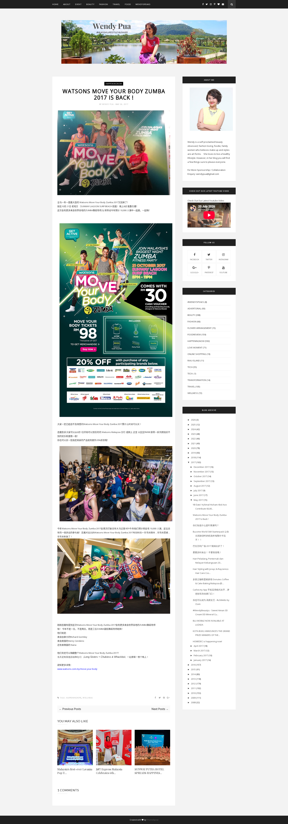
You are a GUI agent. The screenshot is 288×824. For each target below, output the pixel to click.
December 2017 (201, 466)
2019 (193, 452)
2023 (193, 433)
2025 (193, 424)
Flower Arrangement (200, 328)
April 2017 (198, 645)
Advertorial (194, 308)
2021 (193, 443)
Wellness (87, 698)
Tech (190, 367)
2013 (193, 678)
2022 (193, 438)
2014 (193, 674)
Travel (116, 4)
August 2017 (200, 485)
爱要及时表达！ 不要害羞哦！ (207, 552)
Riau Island (194, 360)
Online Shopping (197, 354)
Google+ (194, 272)
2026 (193, 419)
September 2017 (202, 481)
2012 (193, 683)
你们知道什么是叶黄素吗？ (206, 525)
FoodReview (194, 334)
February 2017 (201, 655)
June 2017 (198, 495)
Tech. (190, 373)
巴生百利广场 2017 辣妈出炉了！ (208, 545)
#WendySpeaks (196, 302)
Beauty (90, 4)
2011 (193, 688)
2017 (193, 462)
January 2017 (200, 660)
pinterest (209, 272)
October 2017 (200, 476)
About (66, 4)
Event (78, 4)
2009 (193, 697)
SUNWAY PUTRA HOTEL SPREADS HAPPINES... (149, 771)
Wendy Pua (108, 104)
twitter (209, 259)
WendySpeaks (143, 4)
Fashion (103, 4)
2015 (193, 669)
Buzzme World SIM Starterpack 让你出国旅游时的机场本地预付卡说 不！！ (211, 535)
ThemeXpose (152, 819)
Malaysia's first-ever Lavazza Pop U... (74, 771)
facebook (194, 259)
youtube (223, 272)
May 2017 (198, 499)
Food (128, 4)
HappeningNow (114, 84)
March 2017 (199, 650)
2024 (193, 429)
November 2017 (202, 471)
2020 (193, 448)
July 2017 (198, 490)
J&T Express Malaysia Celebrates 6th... (109, 771)
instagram (223, 259)
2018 (193, 457)
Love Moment (195, 347)
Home (55, 4)
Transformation (197, 380)
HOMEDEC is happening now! (207, 641)
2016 (193, 664)
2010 (193, 693)
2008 (193, 702)
